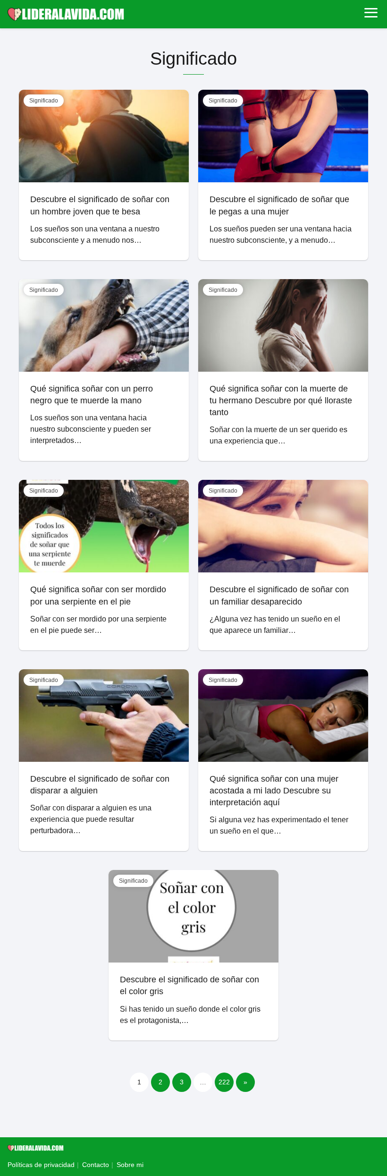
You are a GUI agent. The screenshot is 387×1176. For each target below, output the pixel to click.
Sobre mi (130, 1164)
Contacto (95, 1164)
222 (224, 1082)
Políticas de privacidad (41, 1164)
